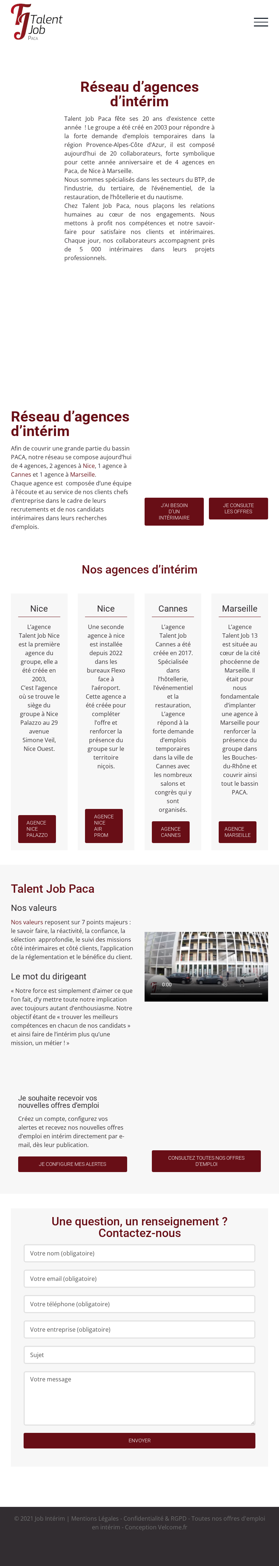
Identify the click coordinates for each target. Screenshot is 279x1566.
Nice (89, 466)
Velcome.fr (172, 1527)
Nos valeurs (27, 922)
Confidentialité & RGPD (155, 1518)
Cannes (21, 474)
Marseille (82, 474)
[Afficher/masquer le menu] (261, 22)
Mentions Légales (95, 1518)
